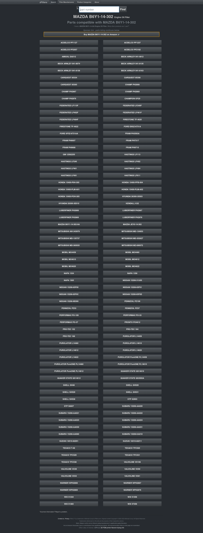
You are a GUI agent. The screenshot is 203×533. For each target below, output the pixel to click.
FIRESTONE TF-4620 (132, 119)
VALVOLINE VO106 (132, 462)
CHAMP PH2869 (132, 91)
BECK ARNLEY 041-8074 (69, 63)
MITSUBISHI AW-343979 (69, 231)
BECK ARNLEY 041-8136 (69, 70)
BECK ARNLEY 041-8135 (132, 63)
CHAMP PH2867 (69, 91)
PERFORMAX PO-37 (69, 322)
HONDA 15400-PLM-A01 (69, 189)
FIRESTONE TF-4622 (69, 126)
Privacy (67, 518)
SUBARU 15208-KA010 (132, 434)
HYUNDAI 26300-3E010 (69, 203)
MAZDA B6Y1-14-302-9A (69, 224)
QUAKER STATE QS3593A (132, 378)
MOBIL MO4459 (69, 252)
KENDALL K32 (132, 203)
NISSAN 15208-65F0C (69, 294)
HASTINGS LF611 (132, 175)
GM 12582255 (69, 154)
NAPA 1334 (69, 273)
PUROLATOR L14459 (132, 336)
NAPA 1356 (132, 273)
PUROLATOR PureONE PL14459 (132, 357)
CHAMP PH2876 (69, 98)
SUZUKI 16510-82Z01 (68, 441)
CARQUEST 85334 (69, 77)
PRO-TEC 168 (69, 336)
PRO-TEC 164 (132, 329)
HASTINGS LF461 (69, 168)
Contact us (61, 518)
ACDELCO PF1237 (132, 42)
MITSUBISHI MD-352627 (132, 238)
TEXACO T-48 (69, 448)
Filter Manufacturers (66, 2)
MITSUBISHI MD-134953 (132, 231)
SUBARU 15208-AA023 (69, 420)
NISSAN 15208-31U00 (132, 280)
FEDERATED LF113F (69, 105)
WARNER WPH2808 (69, 483)
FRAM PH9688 (68, 147)
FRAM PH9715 (132, 147)
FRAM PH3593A (132, 133)
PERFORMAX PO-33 (132, 315)
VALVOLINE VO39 (69, 469)
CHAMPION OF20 (132, 98)
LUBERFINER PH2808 (69, 210)
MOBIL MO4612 (132, 259)
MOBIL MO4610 (69, 259)
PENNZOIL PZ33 (69, 308)
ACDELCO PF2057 (69, 49)
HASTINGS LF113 (132, 154)
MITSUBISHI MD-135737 (69, 238)
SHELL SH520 (132, 385)
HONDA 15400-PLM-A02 (132, 189)
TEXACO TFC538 (69, 462)
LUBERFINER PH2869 (69, 217)
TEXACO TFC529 (69, 455)
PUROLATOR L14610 (132, 343)
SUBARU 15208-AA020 (132, 406)
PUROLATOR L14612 (68, 350)
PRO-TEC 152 (69, 329)
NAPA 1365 (69, 280)
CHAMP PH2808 (132, 84)
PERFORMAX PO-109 (69, 315)
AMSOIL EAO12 (69, 56)
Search (53, 2)
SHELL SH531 (132, 392)
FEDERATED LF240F (132, 105)
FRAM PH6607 (68, 140)
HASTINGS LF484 (132, 168)
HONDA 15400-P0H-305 (68, 182)
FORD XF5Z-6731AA (69, 133)
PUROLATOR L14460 (68, 343)
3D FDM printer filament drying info (112, 528)
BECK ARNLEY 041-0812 (132, 56)
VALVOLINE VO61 (132, 476)
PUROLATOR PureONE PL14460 (68, 364)
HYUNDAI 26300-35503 (132, 196)
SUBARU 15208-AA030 (69, 427)
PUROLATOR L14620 (132, 350)
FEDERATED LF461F (132, 112)
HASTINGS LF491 (69, 175)
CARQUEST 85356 (132, 77)
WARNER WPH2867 (132, 483)
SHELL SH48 (69, 385)
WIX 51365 (69, 504)
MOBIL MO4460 (132, 252)
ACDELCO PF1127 (69, 42)
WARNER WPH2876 (132, 490)
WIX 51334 (69, 497)
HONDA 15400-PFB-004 (132, 182)
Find (123, 9)
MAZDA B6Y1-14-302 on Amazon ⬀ (101, 34)
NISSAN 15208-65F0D (132, 294)
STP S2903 (132, 399)
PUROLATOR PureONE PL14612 (68, 371)
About (97, 2)
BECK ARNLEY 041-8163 (132, 70)
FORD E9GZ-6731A (132, 126)
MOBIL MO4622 (132, 266)
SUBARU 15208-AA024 (132, 420)
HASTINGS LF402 (132, 161)
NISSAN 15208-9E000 (68, 301)
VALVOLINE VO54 (69, 476)
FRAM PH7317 (132, 140)
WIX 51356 (132, 497)
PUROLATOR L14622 (68, 357)
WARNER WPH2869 (69, 490)
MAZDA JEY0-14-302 (132, 224)
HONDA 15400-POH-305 (69, 196)
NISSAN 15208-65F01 (132, 287)
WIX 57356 (132, 504)
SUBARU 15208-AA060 (69, 434)
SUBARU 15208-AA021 (69, 413)
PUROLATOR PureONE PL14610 (132, 364)
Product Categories (84, 2)
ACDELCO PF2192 (132, 49)
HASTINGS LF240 (69, 161)
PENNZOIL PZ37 (132, 308)
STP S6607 (69, 406)
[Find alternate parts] (77, 8)
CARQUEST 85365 (69, 84)
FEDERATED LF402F (69, 112)
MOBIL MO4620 (69, 266)
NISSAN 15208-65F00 (68, 287)
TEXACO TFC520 (132, 448)
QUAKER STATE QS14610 (132, 371)
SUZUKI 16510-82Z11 (132, 441)
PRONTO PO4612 (132, 322)
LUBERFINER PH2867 (132, 210)
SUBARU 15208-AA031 (132, 427)
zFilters (43, 2)
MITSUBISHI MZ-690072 (132, 245)
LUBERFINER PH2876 (132, 217)
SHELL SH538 (69, 399)
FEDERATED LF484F (69, 119)
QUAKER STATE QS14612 (69, 378)
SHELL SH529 (69, 392)
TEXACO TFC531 (132, 455)
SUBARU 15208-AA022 (132, 413)
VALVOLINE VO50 (132, 469)
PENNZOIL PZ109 (132, 301)
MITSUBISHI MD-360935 (69, 245)
